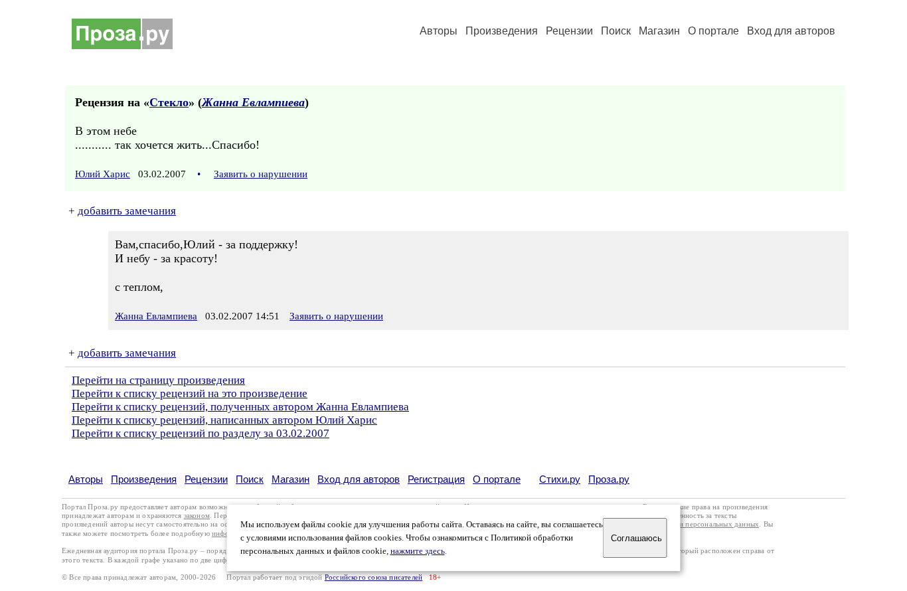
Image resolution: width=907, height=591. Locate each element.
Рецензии (569, 31)
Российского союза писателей (373, 577)
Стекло (169, 102)
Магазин (659, 31)
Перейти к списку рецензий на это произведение (189, 393)
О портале (497, 479)
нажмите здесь (417, 551)
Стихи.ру (559, 479)
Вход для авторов (791, 31)
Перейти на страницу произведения (158, 380)
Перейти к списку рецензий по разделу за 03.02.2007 (200, 433)
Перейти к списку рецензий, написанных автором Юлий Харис (224, 420)
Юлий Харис (102, 174)
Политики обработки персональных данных (687, 524)
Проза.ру (608, 479)
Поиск (616, 31)
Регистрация (436, 479)
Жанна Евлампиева (253, 102)
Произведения (501, 31)
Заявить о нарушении (260, 174)
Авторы (438, 31)
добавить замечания (127, 211)
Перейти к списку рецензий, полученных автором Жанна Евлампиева (240, 406)
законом (197, 515)
